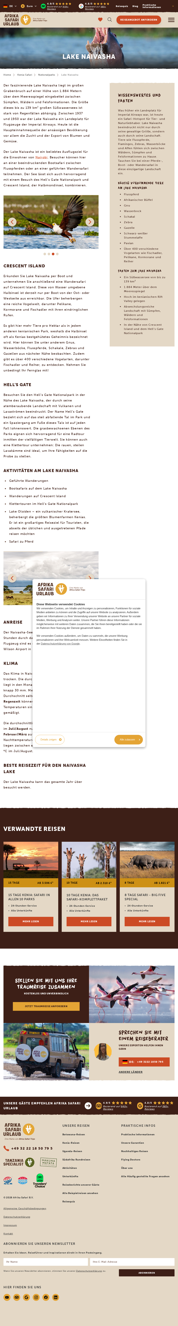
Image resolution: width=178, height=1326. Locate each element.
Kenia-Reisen (71, 1142)
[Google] (26, 1297)
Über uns (127, 1168)
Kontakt (8, 1233)
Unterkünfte (70, 1176)
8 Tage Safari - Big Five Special (145, 897)
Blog (135, 6)
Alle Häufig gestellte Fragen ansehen (145, 1176)
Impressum (10, 1225)
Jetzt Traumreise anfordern (46, 1006)
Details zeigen (48, 739)
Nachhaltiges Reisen (134, 1151)
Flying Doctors (130, 1159)
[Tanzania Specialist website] (18, 1162)
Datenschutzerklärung (16, 1216)
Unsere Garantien (132, 1142)
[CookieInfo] (61, 589)
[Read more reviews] (76, 6)
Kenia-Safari (24, 74)
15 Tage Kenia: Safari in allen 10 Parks (29, 897)
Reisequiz (122, 6)
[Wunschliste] (100, 20)
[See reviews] (135, 1105)
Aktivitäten (69, 1168)
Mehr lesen (31, 921)
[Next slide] (90, 222)
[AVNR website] (22, 1180)
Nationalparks (46, 74)
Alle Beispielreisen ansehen (80, 1193)
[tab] (45, 254)
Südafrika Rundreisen (76, 1159)
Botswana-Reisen (73, 1134)
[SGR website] (7, 1180)
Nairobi (41, 157)
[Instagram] (36, 1297)
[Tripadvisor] (16, 1297)
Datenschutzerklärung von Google (60, 643)
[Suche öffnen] (109, 20)
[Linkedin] (55, 1297)
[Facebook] (45, 1297)
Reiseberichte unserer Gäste (80, 1184)
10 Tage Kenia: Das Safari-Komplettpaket (87, 897)
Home (7, 74)
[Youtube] (6, 1297)
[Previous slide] (12, 222)
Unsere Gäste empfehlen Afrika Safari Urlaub (42, 1105)
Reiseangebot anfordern (138, 19)
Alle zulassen (127, 739)
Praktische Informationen (138, 1134)
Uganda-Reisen (72, 1151)
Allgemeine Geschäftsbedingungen (24, 1208)
